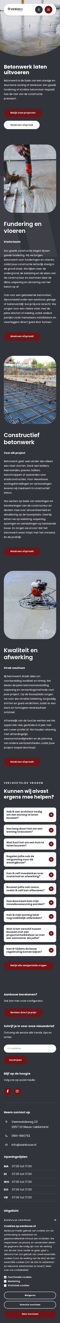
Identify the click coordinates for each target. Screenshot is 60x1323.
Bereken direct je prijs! (39, 9)
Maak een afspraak (21, 125)
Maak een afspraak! (22, 336)
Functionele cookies (20, 1277)
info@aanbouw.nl (24, 1145)
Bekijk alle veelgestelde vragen (28, 965)
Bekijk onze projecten (23, 112)
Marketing (14, 1281)
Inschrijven (15, 1060)
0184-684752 (21, 1136)
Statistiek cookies (18, 1285)
